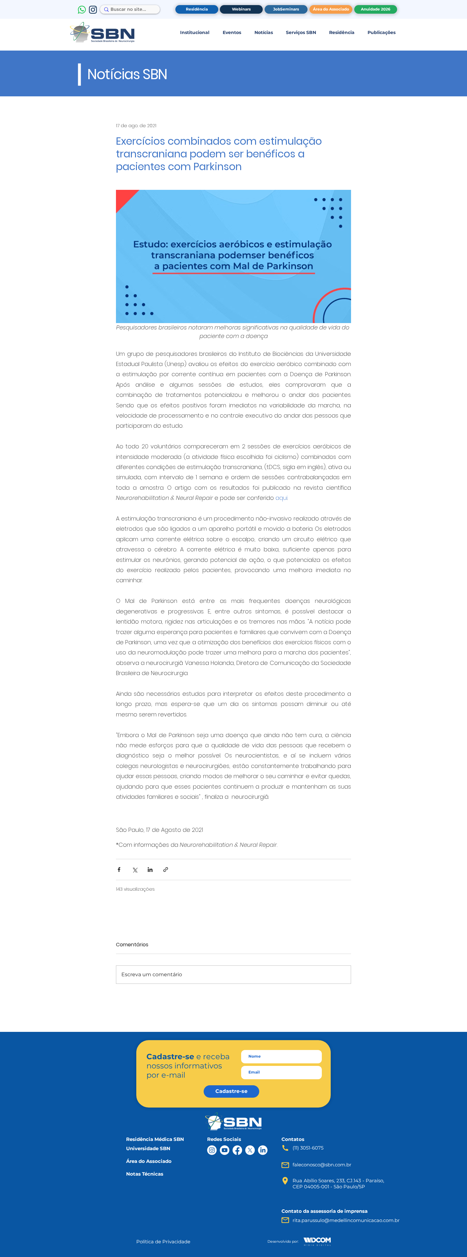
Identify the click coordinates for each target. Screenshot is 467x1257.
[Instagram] (212, 1150)
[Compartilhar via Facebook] (119, 870)
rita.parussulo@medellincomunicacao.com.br (346, 1220)
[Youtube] (224, 1150)
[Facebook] (237, 1150)
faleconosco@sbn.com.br (322, 1165)
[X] (250, 1150)
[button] (194, 32)
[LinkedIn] (262, 1150)
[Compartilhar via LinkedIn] (150, 870)
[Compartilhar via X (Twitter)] (135, 870)
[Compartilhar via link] (166, 870)
